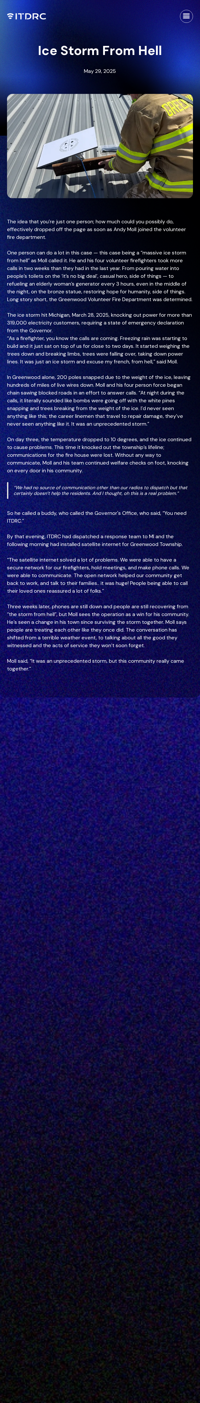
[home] (26, 16)
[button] (186, 16)
